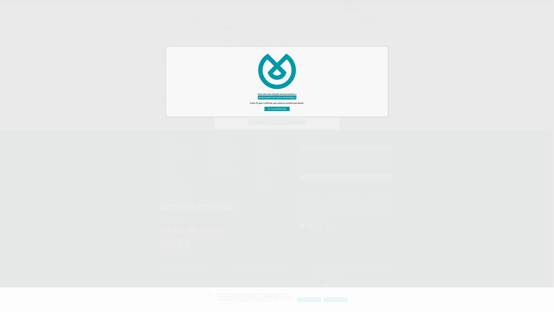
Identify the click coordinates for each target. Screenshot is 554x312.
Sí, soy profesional (277, 109)
